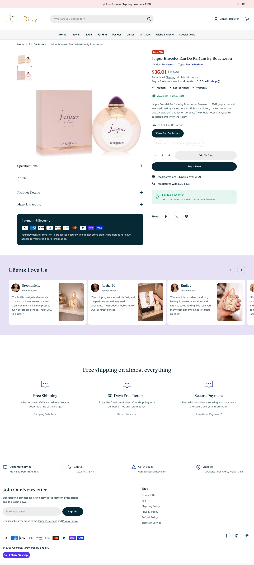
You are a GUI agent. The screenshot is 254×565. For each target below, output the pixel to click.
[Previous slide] (231, 270)
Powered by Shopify (37, 547)
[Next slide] (241, 270)
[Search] (149, 19)
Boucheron (168, 64)
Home (20, 44)
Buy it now (194, 166)
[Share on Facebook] (166, 216)
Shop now (210, 199)
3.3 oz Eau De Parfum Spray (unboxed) (177, 144)
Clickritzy (18, 547)
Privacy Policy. (70, 521)
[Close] (232, 194)
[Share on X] (176, 216)
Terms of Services (47, 521)
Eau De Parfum (37, 44)
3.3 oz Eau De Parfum (167, 133)
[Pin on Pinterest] (186, 216)
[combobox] (102, 19)
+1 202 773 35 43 (84, 471)
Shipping (170, 77)
